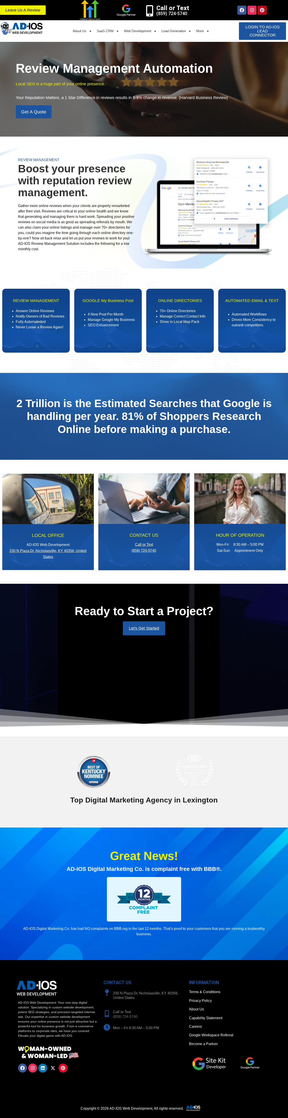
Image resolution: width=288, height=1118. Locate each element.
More (200, 31)
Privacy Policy (200, 1001)
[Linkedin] (42, 1068)
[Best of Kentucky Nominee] (93, 790)
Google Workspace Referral (211, 1035)
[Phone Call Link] (107, 1013)
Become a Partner (203, 1044)
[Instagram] (252, 10)
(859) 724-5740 (144, 550)
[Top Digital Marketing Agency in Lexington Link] (194, 770)
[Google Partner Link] (126, 10)
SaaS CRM (105, 31)
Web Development (137, 31)
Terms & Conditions (204, 992)
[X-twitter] (52, 1068)
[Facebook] (241, 10)
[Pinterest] (262, 10)
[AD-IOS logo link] (21, 28)
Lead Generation (174, 31)
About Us (79, 31)
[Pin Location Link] (107, 992)
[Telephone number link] (149, 10)
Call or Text (172, 8)
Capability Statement (205, 1018)
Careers (195, 1026)
